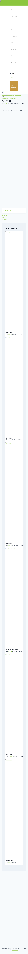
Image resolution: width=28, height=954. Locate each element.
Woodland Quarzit (12, 649)
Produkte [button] (14, 16)
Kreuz (9, 210)
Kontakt (14, 9)
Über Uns (14, 49)
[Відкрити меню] (3, 92)
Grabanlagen (12, 98)
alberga (5, 103)
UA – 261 (9, 332)
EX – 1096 (4, 218)
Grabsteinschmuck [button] (14, 29)
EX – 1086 (9, 438)
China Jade (9, 860)
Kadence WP (15, 950)
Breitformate (5, 98)
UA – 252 (9, 755)
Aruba (5, 210)
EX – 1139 (4, 214)
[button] (17, 23)
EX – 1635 (9, 543)
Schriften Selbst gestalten (13, 85)
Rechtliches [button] (14, 56)
